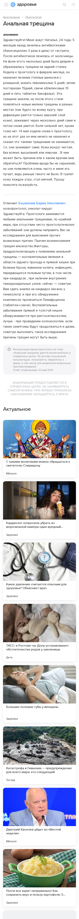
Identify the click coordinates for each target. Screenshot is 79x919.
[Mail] (13, 4)
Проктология (33, 17)
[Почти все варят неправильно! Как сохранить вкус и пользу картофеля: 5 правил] (39, 878)
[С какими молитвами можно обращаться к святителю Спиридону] (39, 448)
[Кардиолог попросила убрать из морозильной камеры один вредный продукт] (39, 510)
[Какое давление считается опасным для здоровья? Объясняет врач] (39, 571)
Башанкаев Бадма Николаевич (41, 203)
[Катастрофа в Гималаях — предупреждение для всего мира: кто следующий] (39, 755)
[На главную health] (26, 4)
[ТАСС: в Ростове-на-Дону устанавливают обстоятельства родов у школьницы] (39, 632)
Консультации (11, 17)
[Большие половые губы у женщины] (39, 694)
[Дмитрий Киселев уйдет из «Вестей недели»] (39, 816)
